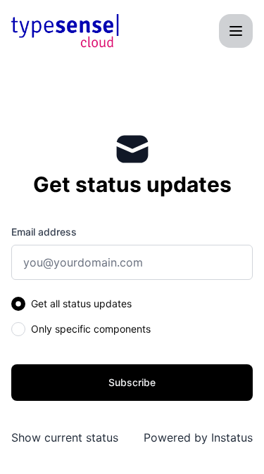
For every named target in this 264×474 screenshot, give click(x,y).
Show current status (64, 437)
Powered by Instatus (198, 437)
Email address (44, 232)
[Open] (236, 31)
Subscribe (132, 382)
